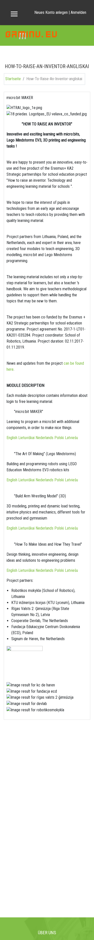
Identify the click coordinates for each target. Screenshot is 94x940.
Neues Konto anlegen (51, 12)
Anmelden (78, 12)
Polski (59, 437)
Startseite (13, 78)
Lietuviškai (27, 437)
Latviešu (71, 437)
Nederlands (45, 437)
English (12, 437)
